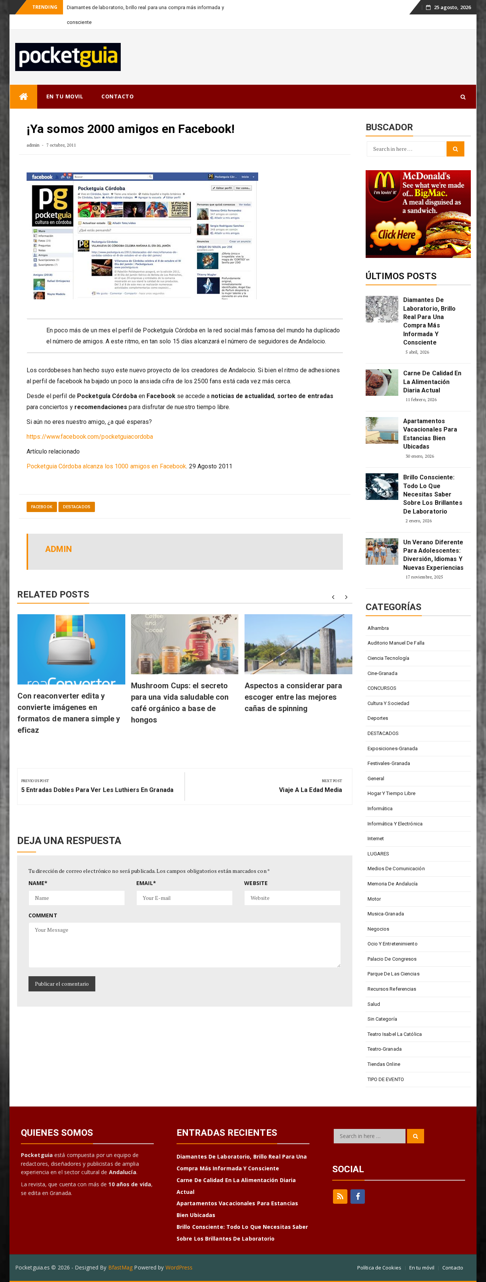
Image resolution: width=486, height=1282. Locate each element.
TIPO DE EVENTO (386, 1079)
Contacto (452, 1267)
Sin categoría (382, 1019)
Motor (374, 899)
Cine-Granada (383, 673)
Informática (380, 808)
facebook (41, 506)
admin (33, 145)
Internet (376, 838)
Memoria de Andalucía (393, 884)
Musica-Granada (386, 914)
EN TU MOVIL (65, 96)
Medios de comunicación (396, 868)
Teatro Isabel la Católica (395, 1034)
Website (256, 883)
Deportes (378, 718)
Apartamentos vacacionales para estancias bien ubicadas (430, 433)
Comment (42, 915)
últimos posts (401, 276)
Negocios (379, 929)
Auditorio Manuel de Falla (396, 643)
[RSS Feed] (340, 1196)
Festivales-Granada (389, 763)
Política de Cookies (379, 1267)
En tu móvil (421, 1267)
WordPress (179, 1267)
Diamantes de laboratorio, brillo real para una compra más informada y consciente (429, 321)
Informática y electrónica (395, 824)
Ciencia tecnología (389, 658)
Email (146, 883)
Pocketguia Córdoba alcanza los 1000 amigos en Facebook (106, 466)
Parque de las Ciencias (394, 974)
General (376, 778)
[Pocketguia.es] (23, 97)
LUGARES (379, 854)
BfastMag (120, 1267)
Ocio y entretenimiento (393, 944)
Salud (374, 1004)
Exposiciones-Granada (393, 748)
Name (38, 883)
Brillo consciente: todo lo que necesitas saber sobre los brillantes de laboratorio (432, 494)
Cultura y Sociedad (389, 703)
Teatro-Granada (385, 1049)
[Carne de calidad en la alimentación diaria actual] (382, 382)
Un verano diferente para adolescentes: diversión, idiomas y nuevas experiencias (433, 555)
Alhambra (378, 628)
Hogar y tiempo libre (392, 793)
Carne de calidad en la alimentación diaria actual (432, 382)
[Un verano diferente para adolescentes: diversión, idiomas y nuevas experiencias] (382, 551)
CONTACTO (117, 96)
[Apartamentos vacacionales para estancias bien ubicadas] (382, 430)
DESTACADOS (76, 506)
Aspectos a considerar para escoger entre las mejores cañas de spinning (293, 697)
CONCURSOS (382, 688)
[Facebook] (357, 1196)
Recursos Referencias (392, 989)
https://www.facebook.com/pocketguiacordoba (90, 436)
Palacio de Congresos (392, 959)
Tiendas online (384, 1064)
